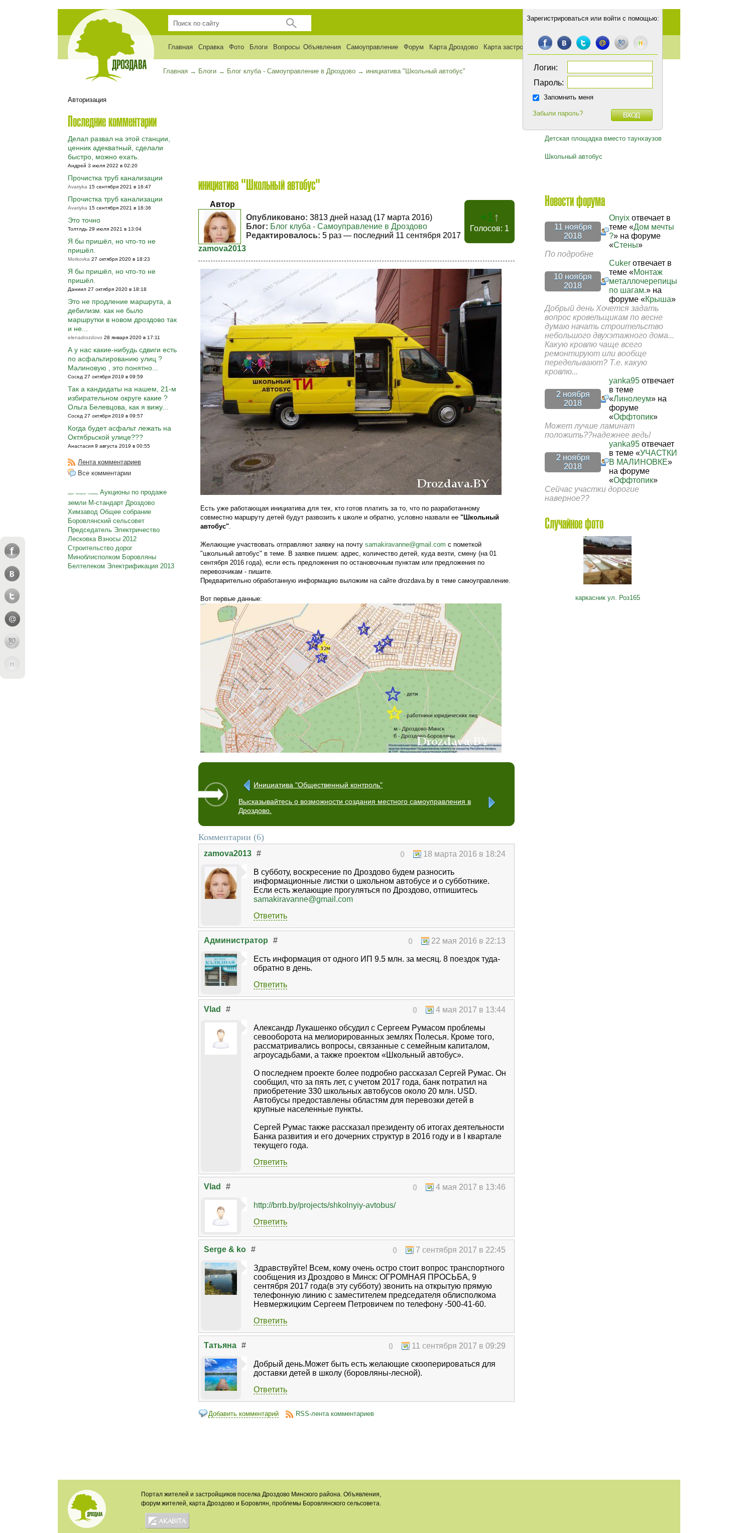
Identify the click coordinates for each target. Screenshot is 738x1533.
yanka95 (624, 380)
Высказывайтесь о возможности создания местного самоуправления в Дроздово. (354, 804)
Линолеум (632, 398)
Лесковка (82, 539)
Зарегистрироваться (557, 18)
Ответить (270, 915)
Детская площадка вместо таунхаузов (603, 138)
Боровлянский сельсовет (106, 521)
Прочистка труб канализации (115, 178)
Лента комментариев (109, 462)
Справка (210, 47)
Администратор (236, 940)
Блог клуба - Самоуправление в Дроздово (348, 226)
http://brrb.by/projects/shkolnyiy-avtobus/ (325, 1205)
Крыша (658, 299)
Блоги (259, 47)
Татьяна (220, 1345)
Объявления (322, 47)
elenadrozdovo (85, 337)
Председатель (90, 530)
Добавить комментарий (243, 1413)
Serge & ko (225, 1249)
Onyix (619, 218)
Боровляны (139, 557)
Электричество (137, 530)
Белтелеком (86, 566)
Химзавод (83, 512)
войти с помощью (630, 18)
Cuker (620, 263)
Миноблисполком (94, 557)
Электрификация (132, 566)
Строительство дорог (100, 548)
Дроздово (140, 502)
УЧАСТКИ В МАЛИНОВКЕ (643, 457)
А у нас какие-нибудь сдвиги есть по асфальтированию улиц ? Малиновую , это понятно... (122, 359)
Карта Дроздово (453, 47)
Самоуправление (372, 47)
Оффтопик (633, 417)
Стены (625, 245)
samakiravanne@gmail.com (405, 544)
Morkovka (79, 259)
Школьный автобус (573, 156)
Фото (236, 47)
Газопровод (93, 493)
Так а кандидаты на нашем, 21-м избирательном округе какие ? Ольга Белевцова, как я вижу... (122, 398)
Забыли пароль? (558, 113)
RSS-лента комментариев (335, 1413)
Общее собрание (125, 512)
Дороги (71, 493)
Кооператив (81, 493)
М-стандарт (106, 502)
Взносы (109, 539)
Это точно (84, 220)
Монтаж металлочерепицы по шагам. (643, 281)
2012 (129, 539)
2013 (167, 566)
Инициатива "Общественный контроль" (318, 785)
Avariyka (77, 186)
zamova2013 (222, 248)
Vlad (212, 1009)
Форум (414, 47)
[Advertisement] (356, 126)
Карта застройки (508, 47)
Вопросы (286, 47)
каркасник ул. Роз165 (607, 597)
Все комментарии (104, 473)
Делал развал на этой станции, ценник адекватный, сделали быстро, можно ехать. (119, 148)
